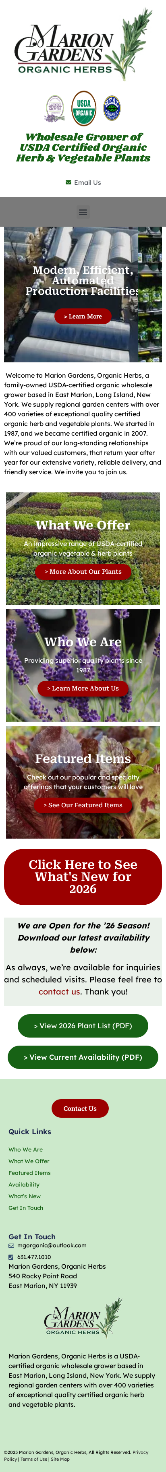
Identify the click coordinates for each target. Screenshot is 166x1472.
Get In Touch (25, 1208)
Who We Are (25, 1149)
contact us (59, 991)
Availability (23, 1184)
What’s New (24, 1196)
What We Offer (29, 1161)
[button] (83, 212)
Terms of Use (34, 1459)
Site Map (60, 1459)
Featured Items (29, 1172)
